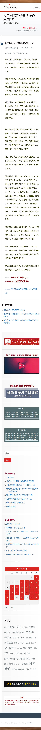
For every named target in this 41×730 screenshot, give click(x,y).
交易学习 (7, 632)
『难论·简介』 (11, 477)
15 (31, 587)
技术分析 (33, 643)
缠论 (28, 659)
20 (22, 592)
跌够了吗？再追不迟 (13, 524)
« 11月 (7, 607)
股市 (5, 664)
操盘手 (12, 648)
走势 (15, 664)
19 (17, 592)
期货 (30, 648)
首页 (24, 28)
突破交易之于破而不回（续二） (15, 310)
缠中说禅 (22, 659)
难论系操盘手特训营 (18, 669)
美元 (33, 659)
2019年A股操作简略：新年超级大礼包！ (20, 495)
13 (22, 587)
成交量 (28, 643)
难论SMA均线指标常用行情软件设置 (19, 499)
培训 (27, 637)
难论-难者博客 (30, 723)
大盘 (35, 637)
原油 (22, 638)
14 (27, 587)
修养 (21, 53)
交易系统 (7, 638)
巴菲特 (22, 643)
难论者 (29, 669)
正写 (6, 653)
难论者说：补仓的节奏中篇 (15, 528)
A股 (5, 627)
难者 (26, 48)
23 (36, 592)
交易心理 (14, 632)
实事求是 (16, 643)
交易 (17, 53)
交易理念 (30, 632)
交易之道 (25, 627)
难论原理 (32, 28)
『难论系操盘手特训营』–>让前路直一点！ (21, 485)
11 (12, 587)
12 (17, 587)
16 (36, 587)
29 (31, 597)
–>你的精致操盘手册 (26, 481)
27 (22, 597)
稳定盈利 (27, 653)
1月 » (12, 607)
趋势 (19, 664)
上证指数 (11, 627)
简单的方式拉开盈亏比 (11, 659)
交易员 (32, 627)
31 (7, 602)
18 (12, 592)
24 (7, 597)
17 (7, 592)
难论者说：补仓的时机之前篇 (16, 550)
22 (31, 592)
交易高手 (16, 638)
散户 (25, 648)
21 (27, 592)
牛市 (21, 653)
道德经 (25, 664)
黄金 (34, 669)
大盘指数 (8, 643)
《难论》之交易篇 (12, 481)
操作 (25, 53)
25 (12, 597)
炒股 (16, 653)
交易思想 (21, 632)
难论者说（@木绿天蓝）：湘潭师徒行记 (20, 554)
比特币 (11, 653)
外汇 (30, 638)
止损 (35, 648)
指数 (6, 648)
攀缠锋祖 (19, 648)
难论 (7, 668)
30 (36, 597)
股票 (11, 664)
